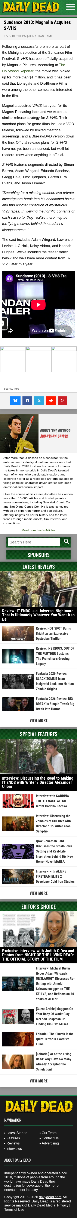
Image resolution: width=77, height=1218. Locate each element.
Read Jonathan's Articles (38, 530)
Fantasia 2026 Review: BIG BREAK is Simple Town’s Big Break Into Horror (55, 704)
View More (38, 720)
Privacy (62, 1205)
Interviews (14, 1148)
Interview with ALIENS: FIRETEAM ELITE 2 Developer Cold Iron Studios (55, 876)
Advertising (50, 1143)
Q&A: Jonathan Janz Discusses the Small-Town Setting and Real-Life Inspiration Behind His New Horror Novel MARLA (54, 851)
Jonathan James (41, 36)
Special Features (38, 734)
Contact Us (50, 1138)
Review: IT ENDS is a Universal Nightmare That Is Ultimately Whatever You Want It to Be (38, 615)
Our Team (49, 1133)
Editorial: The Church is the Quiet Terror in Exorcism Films (55, 1039)
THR (16, 388)
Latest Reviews (38, 566)
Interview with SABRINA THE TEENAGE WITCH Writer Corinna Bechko (52, 801)
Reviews (13, 1143)
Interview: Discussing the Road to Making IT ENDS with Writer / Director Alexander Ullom (37, 782)
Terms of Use (14, 1209)
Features (13, 1138)
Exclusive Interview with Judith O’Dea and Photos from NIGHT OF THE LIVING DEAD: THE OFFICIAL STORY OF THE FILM (38, 955)
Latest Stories (16, 1133)
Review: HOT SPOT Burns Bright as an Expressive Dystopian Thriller (53, 633)
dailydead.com (50, 1197)
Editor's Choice (38, 906)
